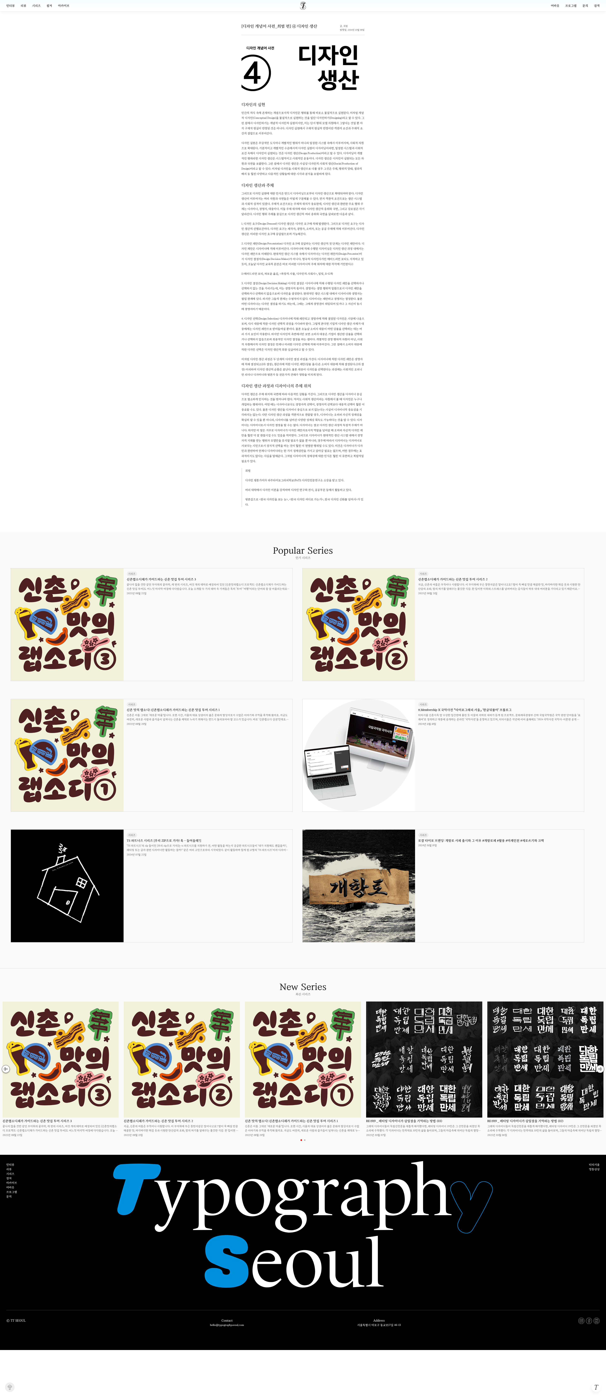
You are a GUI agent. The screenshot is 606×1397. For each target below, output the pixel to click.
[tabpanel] (61, 1069)
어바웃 (555, 5)
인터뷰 (10, 5)
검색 (597, 5)
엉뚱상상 (594, 1169)
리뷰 (23, 5)
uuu (313, 514)
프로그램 (571, 5)
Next (600, 1069)
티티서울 (594, 1164)
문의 (585, 5)
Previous (6, 1069)
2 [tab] (304, 1140)
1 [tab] (301, 1140)
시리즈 (36, 5)
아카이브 (63, 5)
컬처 (49, 5)
